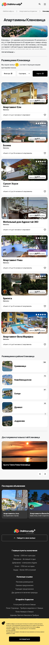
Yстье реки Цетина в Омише (24, 604)
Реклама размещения (24, 582)
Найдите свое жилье (25, 538)
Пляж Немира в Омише (24, 612)
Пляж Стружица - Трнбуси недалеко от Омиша (24, 608)
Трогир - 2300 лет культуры (24, 556)
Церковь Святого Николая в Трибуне (24, 615)
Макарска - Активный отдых (24, 559)
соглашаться (24, 639)
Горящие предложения (24, 589)
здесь (38, 627)
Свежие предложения (24, 585)
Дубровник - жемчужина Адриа (24, 563)
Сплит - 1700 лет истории (25, 566)
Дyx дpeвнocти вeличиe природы (25, 592)
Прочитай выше (7, 52)
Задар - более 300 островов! (24, 570)
